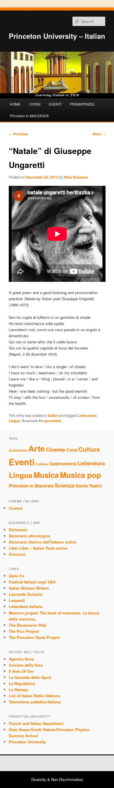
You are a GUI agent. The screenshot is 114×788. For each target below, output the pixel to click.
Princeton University (27, 742)
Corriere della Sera (26, 665)
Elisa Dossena (76, 177)
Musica (46, 474)
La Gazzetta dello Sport (30, 677)
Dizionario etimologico (29, 536)
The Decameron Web (27, 625)
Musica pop (80, 474)
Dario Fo (16, 576)
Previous (18, 134)
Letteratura (87, 415)
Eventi (21, 462)
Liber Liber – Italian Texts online (38, 548)
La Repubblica (22, 683)
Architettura (18, 450)
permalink (52, 420)
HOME (15, 104)
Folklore (42, 464)
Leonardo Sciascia (25, 594)
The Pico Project (24, 631)
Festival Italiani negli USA (32, 582)
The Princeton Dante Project (34, 637)
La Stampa (18, 689)
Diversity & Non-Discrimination (57, 779)
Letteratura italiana (25, 606)
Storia (81, 486)
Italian (53, 415)
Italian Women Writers (29, 588)
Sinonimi (17, 554)
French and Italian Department (36, 723)
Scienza (64, 485)
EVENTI (55, 104)
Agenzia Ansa (21, 659)
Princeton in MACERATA (29, 115)
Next (99, 134)
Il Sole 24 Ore (21, 671)
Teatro (95, 486)
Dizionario (18, 529)
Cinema (55, 449)
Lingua (14, 420)
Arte (36, 448)
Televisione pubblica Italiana (35, 702)
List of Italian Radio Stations (34, 695)
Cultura (89, 449)
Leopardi (17, 600)
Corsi (71, 450)
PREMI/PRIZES (82, 104)
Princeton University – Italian (57, 36)
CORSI (34, 104)
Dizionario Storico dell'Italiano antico (42, 542)
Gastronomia (62, 463)
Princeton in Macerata (31, 486)
